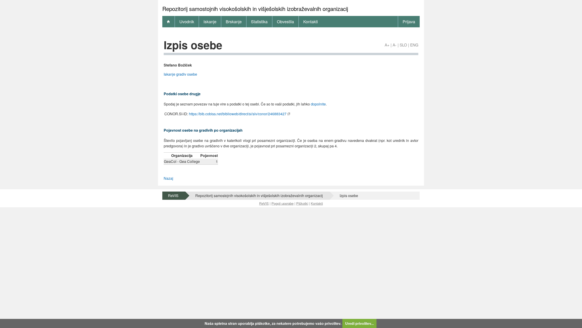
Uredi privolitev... (359, 323)
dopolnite (318, 104)
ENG (414, 45)
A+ (387, 45)
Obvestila (285, 21)
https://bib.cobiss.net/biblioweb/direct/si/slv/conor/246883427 (237, 113)
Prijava (409, 21)
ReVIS (173, 195)
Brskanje (234, 21)
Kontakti (310, 21)
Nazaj (168, 178)
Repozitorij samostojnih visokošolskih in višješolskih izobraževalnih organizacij (259, 195)
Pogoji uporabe (282, 203)
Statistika (259, 21)
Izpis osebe (349, 195)
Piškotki (302, 203)
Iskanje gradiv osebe (180, 74)
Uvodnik (186, 21)
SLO (403, 45)
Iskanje (209, 21)
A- (394, 45)
